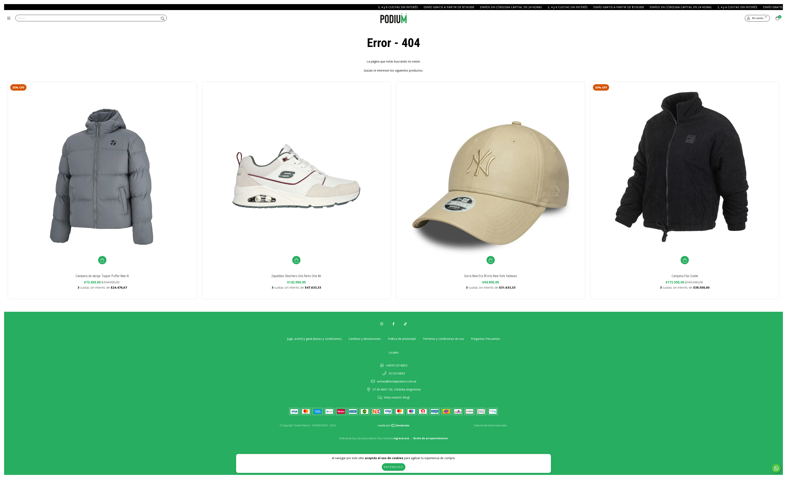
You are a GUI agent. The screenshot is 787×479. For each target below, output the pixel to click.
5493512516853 (396, 365)
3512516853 (397, 373)
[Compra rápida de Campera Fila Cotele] (685, 260)
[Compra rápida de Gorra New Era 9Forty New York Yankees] (491, 260)
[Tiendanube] (393, 426)
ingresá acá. (402, 438)
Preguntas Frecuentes (485, 339)
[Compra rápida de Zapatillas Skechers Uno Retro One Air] (296, 260)
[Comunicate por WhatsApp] (776, 468)
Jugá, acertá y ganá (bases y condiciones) (314, 339)
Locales (393, 352)
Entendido (393, 467)
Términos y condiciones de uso (443, 339)
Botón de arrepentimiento (430, 438)
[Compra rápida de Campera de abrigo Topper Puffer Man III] (102, 260)
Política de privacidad (402, 339)
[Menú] (9, 18)
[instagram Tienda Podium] (381, 324)
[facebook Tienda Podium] (393, 324)
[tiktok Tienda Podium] (405, 324)
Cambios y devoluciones (365, 339)
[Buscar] (163, 18)
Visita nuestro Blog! (396, 397)
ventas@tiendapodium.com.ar (396, 381)
